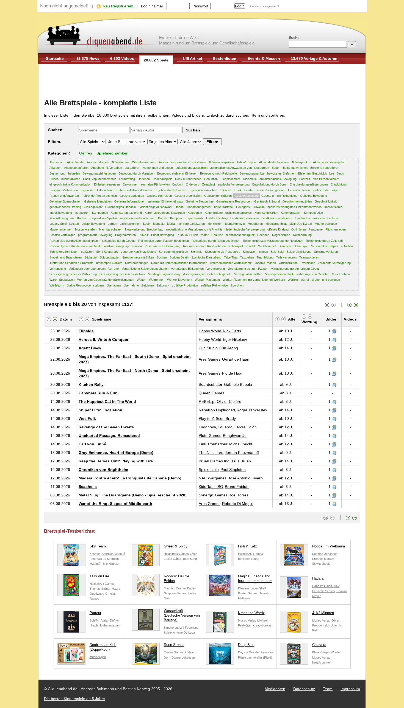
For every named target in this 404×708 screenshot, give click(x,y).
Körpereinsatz (194, 218)
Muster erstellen (85, 229)
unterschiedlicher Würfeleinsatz (231, 263)
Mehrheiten (214, 223)
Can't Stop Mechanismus (99, 179)
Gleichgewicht (93, 207)
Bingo (340, 173)
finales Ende (320, 190)
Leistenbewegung (93, 223)
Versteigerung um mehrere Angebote (207, 274)
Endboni (177, 184)
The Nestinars (211, 452)
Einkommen (130, 184)
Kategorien (195, 212)
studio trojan (98, 657)
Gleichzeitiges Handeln (120, 207)
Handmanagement (199, 207)
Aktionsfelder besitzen (274, 162)
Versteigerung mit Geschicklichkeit (122, 274)
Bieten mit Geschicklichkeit (316, 173)
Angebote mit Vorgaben (106, 167)
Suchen (162, 257)
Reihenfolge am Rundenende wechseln (75, 246)
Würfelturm (56, 285)
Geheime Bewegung (313, 195)
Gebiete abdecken (132, 195)
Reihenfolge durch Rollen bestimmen (216, 240)
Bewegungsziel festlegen (99, 173)
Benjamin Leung (248, 558)
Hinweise (259, 207)
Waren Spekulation (61, 279)
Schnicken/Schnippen (63, 251)
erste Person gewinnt (271, 190)
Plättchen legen (335, 229)
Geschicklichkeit (326, 201)
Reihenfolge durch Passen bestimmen (163, 240)
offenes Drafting (278, 229)
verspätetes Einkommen (187, 268)
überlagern (114, 285)
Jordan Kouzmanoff (242, 452)
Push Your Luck (187, 235)
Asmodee (267, 652)
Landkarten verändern (310, 218)
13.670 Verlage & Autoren (314, 58)
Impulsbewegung (60, 212)
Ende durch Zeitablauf (200, 184)
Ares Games (209, 359)
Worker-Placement (207, 279)
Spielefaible (209, 469)
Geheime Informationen (129, 201)
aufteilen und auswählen (191, 167)
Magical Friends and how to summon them (255, 578)
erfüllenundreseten (139, 190)
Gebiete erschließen (188, 195)
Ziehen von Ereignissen (78, 190)
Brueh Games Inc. (214, 461)
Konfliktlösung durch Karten (67, 218)
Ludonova (207, 427)
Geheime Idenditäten (98, 201)
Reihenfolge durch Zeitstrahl (324, 240)
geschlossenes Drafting (65, 207)
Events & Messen (264, 58)
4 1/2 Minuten (323, 613)
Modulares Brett (276, 223)
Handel (179, 207)
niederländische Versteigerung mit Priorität (194, 229)
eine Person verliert (326, 179)
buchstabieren (70, 179)
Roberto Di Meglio (237, 503)
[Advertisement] (202, 81)
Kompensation (313, 212)
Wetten (141, 279)
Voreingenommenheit (279, 274)
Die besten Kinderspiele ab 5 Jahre (74, 698)
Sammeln (285, 246)
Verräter (113, 268)
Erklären (225, 190)
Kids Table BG (211, 486)
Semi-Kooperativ (107, 251)
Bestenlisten (224, 58)
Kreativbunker (262, 625)
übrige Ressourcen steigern (85, 285)
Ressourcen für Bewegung (162, 246)
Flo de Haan (232, 373)
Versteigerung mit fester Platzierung (73, 274)
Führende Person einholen (99, 195)
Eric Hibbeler (111, 563)
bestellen (74, 173)
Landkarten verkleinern (276, 218)
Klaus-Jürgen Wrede (326, 652)
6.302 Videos (122, 58)
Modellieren (255, 223)
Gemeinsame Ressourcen (233, 201)
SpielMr (94, 620)
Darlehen (144, 179)
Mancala (158, 223)
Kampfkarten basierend (126, 212)
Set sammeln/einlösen (173, 251)
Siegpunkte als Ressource (222, 251)
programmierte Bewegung (95, 235)
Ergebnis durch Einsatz (170, 190)
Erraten (249, 190)
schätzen (87, 251)
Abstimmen (56, 162)
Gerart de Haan (235, 359)
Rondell (250, 246)
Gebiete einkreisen (159, 195)
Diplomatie (250, 179)
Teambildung (265, 257)
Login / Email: (153, 6)
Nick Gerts (232, 331)
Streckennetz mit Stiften (138, 257)
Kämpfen (176, 218)
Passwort (200, 6)
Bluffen (54, 179)
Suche (294, 37)
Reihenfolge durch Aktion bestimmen (73, 240)
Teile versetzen (286, 257)
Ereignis (54, 190)
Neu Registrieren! (118, 6)
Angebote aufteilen (76, 167)
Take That (230, 257)
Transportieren (309, 257)
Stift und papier (110, 257)
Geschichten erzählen (297, 201)
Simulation (249, 251)
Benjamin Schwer (323, 591)
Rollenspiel (235, 246)
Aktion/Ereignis (246, 162)
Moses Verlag (247, 620)
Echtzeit (304, 179)
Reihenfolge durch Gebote (118, 240)
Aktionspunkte (300, 162)
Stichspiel (90, 257)
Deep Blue (246, 645)
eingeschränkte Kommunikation (70, 184)
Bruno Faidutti (237, 486)
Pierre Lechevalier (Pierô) (255, 657)
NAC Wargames (212, 478)
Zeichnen (148, 285)
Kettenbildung (214, 212)
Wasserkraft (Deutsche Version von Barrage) (182, 615)
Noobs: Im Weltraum (328, 546)
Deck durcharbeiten (188, 179)
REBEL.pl (207, 401)
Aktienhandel (75, 162)
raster (205, 235)
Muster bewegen (326, 223)
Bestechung (57, 173)
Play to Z (206, 418)
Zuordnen (237, 285)
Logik (146, 223)
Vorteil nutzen (341, 274)
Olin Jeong (228, 348)
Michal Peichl (240, 444)
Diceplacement (230, 179)
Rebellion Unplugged (217, 410)
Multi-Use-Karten (300, 223)
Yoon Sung (189, 558)
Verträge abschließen (248, 274)
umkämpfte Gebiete (109, 263)
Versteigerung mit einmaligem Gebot (295, 268)
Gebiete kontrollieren (218, 195)
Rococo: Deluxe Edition (176, 578)
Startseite (55, 58)
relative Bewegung (116, 246)
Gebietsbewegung (246, 195)
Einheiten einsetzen (107, 184)
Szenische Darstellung (206, 257)
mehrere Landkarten (191, 223)
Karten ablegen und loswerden (165, 212)
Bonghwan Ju (235, 435)
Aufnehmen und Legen (158, 167)
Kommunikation (291, 212)
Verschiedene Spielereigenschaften (145, 268)
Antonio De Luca (184, 632)
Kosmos (95, 553)
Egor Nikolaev (235, 339)
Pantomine (316, 229)
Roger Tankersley (252, 410)
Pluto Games (210, 435)
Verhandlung (57, 268)
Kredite (162, 218)
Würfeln (293, 279)
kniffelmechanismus (238, 212)
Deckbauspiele (162, 179)
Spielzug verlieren (326, 251)
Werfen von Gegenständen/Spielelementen (105, 279)
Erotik (238, 190)
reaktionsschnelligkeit (240, 235)
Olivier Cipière (229, 401)
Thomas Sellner (100, 588)
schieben (347, 246)
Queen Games (211, 393)
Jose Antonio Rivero (245, 478)
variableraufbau (289, 263)
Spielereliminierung (299, 251)
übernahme (131, 285)
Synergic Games (213, 495)
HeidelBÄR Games (176, 553)
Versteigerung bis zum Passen (248, 268)
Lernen (112, 223)
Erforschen (104, 190)
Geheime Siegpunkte (200, 201)
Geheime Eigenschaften (65, 201)
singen (263, 251)
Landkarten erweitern (244, 218)
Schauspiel (301, 246)
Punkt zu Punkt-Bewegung (156, 235)
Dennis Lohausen (183, 657)
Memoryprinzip (235, 223)
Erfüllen (119, 190)
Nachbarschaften (110, 229)
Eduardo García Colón (237, 427)
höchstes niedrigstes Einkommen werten (294, 207)
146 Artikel (192, 58)
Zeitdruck (163, 285)
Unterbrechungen (136, 263)
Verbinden (308, 263)
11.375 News (87, 58)
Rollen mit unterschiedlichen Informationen (179, 263)
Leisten (74, 223)
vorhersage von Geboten (312, 274)
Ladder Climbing (217, 218)
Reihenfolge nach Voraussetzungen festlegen (273, 240)
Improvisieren (333, 207)
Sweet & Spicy (175, 546)
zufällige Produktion (185, 285)
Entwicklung (339, 184)
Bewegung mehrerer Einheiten (177, 173)
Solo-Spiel (277, 251)
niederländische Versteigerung (245, 229)
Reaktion (217, 235)
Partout (95, 613)
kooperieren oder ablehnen (137, 218)
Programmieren (125, 235)
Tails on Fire (99, 576)
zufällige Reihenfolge (214, 285)
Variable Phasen (265, 263)
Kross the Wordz (251, 613)
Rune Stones (174, 645)
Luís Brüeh (241, 461)
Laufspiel (333, 218)
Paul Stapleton (233, 469)
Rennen (136, 246)
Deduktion (211, 179)
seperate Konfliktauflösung (138, 251)
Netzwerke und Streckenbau (144, 229)
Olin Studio (208, 348)
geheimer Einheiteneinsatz (165, 201)
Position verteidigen (62, 235)
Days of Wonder (249, 652)
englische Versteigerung (234, 184)
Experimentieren (299, 190)
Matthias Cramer (175, 588)
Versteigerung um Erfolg (164, 274)
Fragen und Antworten (64, 195)
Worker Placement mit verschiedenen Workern (254, 279)
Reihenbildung (302, 235)
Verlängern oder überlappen (87, 268)
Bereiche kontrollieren (324, 167)
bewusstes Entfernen (281, 173)
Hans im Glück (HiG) (326, 586)
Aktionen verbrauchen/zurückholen (182, 162)
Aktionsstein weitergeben (329, 162)
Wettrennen (156, 279)
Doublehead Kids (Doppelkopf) (103, 647)
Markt (171, 223)
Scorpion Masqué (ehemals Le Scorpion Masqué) (107, 558)
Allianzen (55, 167)
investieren (82, 212)
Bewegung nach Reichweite (218, 173)
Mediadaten (275, 689)
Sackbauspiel (267, 246)
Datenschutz (304, 689)
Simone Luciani (174, 627)
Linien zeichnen (130, 223)
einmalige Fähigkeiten (155, 184)
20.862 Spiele (156, 60)
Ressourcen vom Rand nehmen (204, 246)
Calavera (319, 645)
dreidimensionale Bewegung (278, 179)
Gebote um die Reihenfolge (279, 195)
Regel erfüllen (281, 235)
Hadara (317, 578)
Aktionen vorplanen (221, 162)
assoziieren (132, 167)
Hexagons (243, 207)
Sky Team (98, 546)
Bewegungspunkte (252, 173)
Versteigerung (215, 268)
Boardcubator (210, 384)
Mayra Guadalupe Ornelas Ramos (105, 593)
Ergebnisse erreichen (203, 190)
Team (328, 689)
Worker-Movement (179, 279)
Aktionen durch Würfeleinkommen (133, 162)
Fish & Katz (247, 546)
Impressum (350, 689)
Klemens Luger (248, 588)
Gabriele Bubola (238, 384)
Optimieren (298, 229)
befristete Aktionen (295, 167)
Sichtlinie (196, 251)
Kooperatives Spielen (103, 218)
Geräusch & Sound (267, 201)
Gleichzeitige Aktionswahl (155, 207)
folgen (335, 190)
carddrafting (127, 179)
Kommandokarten (266, 212)
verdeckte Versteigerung (334, 263)
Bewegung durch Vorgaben (136, 173)
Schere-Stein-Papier (324, 246)
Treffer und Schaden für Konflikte (71, 263)
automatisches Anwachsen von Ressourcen (239, 167)
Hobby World (210, 331)
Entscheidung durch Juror (269, 184)
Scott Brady (226, 418)
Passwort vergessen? (264, 6)
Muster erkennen (60, 229)
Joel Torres (238, 495)
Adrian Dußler (110, 620)
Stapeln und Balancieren (65, 257)
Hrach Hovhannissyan (105, 625)
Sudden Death (179, 257)
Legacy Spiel (58, 223)
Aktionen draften (98, 162)
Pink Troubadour (213, 444)
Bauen (276, 167)
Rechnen (263, 235)
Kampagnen (100, 212)
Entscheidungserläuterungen (309, 184)
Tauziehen (247, 257)
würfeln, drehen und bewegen (320, 279)
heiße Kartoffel (223, 207)
